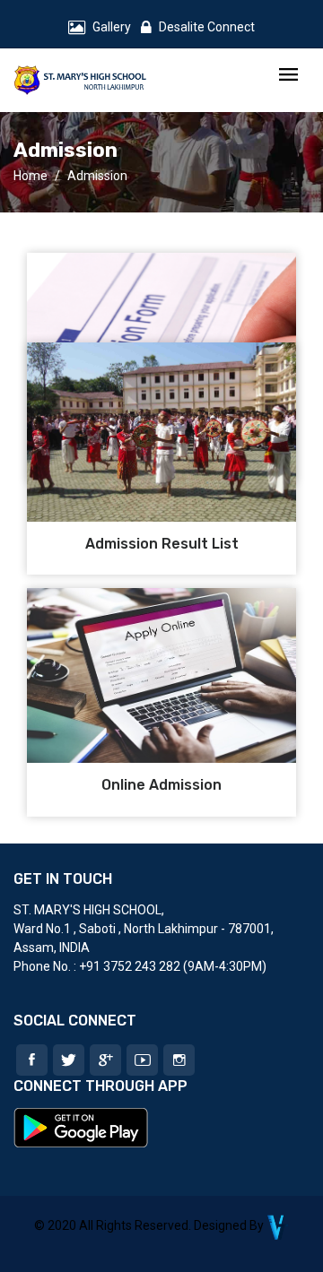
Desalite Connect (207, 27)
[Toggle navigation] (288, 75)
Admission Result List (162, 543)
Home (30, 176)
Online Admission (161, 784)
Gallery (111, 27)
